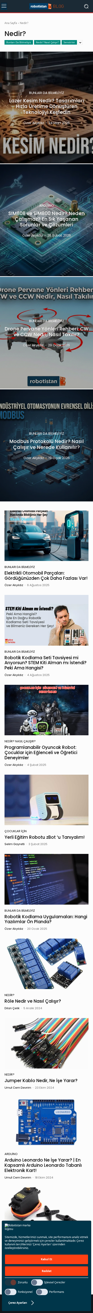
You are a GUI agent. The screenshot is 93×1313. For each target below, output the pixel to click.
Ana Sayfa (11, 23)
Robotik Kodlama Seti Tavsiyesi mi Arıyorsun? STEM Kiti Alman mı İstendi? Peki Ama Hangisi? (45, 663)
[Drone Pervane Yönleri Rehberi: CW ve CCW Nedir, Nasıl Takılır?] (46, 333)
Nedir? (9, 995)
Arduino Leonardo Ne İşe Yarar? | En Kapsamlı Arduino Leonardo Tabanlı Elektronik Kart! (43, 1165)
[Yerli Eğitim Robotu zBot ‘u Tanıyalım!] (46, 800)
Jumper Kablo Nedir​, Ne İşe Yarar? (41, 1081)
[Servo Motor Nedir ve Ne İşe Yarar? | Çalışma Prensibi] (46, 1212)
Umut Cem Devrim (18, 1087)
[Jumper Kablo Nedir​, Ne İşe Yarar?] (46, 1043)
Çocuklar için (16, 831)
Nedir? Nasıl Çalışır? (47, 42)
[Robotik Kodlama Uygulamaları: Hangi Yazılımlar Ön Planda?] (46, 879)
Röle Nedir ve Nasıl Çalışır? (33, 1001)
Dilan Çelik (12, 1008)
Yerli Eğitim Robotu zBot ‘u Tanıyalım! (45, 837)
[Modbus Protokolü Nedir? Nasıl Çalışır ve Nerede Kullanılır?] (46, 445)
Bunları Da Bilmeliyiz (18, 42)
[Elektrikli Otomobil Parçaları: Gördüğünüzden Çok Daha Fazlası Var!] (46, 535)
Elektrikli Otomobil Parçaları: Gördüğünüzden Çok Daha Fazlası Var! (46, 575)
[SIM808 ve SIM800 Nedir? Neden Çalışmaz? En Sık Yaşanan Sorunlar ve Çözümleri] (46, 220)
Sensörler (69, 42)
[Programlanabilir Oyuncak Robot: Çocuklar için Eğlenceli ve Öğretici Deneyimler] (46, 710)
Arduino (46, 205)
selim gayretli (15, 844)
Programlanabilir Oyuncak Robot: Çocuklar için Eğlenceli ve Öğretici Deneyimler (41, 752)
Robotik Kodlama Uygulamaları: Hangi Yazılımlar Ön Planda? (46, 919)
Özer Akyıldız (14, 585)
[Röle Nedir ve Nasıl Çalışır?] (46, 964)
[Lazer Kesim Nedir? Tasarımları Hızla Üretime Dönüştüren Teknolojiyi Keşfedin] (46, 107)
